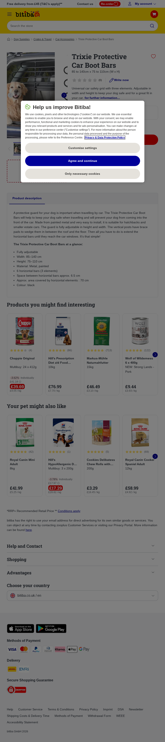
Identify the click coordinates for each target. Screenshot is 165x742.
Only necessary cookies (82, 173)
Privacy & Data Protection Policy (105, 137)
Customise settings (82, 148)
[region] (82, 141)
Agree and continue (82, 161)
